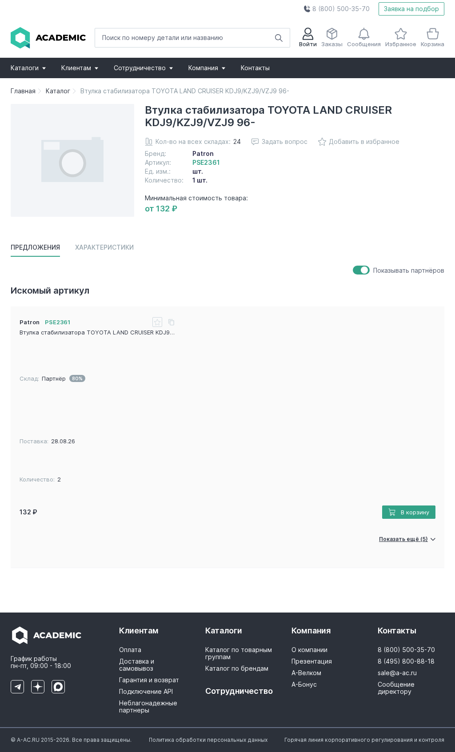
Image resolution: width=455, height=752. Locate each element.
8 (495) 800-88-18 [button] (406, 661)
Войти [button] (308, 44)
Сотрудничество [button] (140, 68)
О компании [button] (309, 649)
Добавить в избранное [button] (364, 141)
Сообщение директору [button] (396, 688)
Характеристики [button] (104, 247)
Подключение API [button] (146, 691)
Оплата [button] (130, 649)
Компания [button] (203, 68)
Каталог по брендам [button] (236, 668)
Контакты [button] (255, 68)
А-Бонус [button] (304, 684)
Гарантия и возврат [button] (149, 680)
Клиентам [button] (76, 68)
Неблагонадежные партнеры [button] (148, 707)
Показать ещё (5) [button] (403, 539)
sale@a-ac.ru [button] (397, 672)
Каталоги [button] (25, 68)
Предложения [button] (35, 247)
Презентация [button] (311, 661)
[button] (336, 9)
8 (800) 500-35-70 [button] (406, 649)
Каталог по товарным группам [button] (238, 653)
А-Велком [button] (306, 672)
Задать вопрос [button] (284, 141)
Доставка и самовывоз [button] (136, 665)
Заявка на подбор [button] (411, 8)
